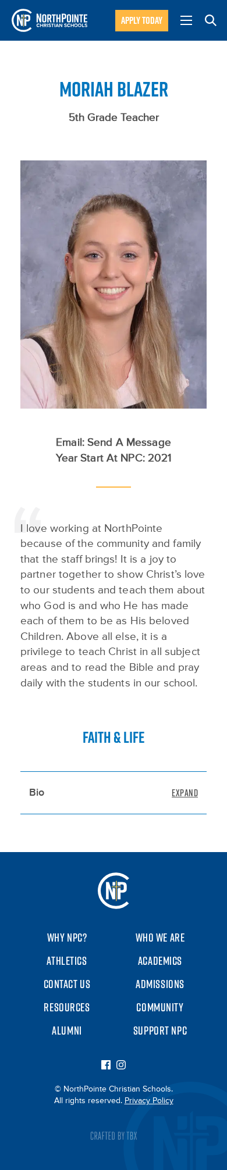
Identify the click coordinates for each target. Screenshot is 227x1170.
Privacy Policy (149, 1101)
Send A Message (129, 442)
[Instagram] (121, 1066)
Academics (160, 960)
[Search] (210, 20)
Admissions (160, 984)
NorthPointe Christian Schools (49, 20)
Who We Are (160, 937)
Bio (36, 793)
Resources (67, 1007)
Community (159, 1007)
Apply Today (141, 20)
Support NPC (160, 1030)
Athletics (67, 960)
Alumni (66, 1030)
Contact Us (67, 984)
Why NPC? (67, 937)
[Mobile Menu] (186, 20)
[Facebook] (106, 1066)
